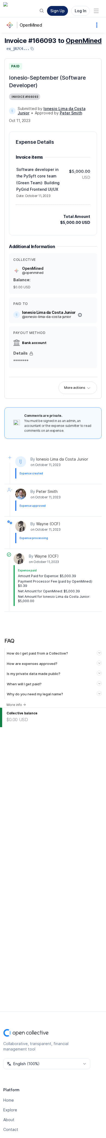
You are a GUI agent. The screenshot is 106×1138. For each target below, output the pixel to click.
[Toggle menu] (96, 11)
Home (8, 1100)
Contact (10, 1129)
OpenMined (31, 25)
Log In (80, 10)
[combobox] (46, 1063)
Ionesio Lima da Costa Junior (62, 459)
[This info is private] (31, 353)
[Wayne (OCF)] (20, 526)
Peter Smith (47, 491)
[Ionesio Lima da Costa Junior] (12, 111)
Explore (10, 1110)
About (8, 1119)
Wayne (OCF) (48, 523)
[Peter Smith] (20, 494)
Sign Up (57, 10)
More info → (16, 705)
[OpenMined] (10, 25)
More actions (74, 387)
